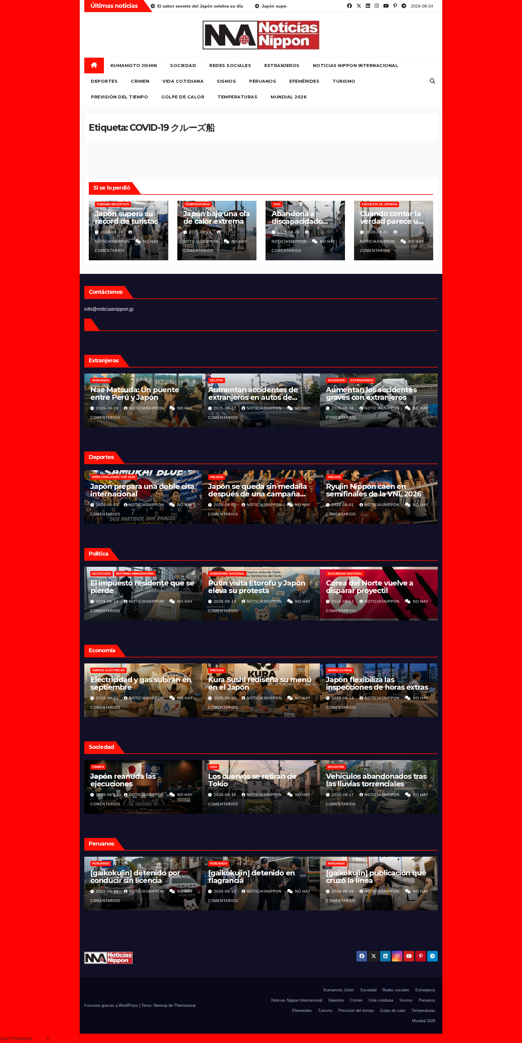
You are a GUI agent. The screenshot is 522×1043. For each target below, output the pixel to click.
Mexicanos (101, 380)
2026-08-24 (112, 232)
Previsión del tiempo (119, 97)
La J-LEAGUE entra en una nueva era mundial (254, 490)
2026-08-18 (225, 408)
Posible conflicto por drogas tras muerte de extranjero (258, 393)
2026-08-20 (108, 408)
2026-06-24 (343, 891)
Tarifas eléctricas (344, 670)
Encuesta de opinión (379, 204)
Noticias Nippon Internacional (355, 65)
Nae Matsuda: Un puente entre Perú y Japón (370, 393)
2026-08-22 (343, 795)
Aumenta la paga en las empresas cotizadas (132, 683)
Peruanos (262, 81)
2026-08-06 (225, 505)
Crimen (140, 81)
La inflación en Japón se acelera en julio (250, 683)
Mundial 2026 (289, 97)
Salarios (100, 670)
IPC (212, 670)
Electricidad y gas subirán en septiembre (376, 683)
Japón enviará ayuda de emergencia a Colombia (132, 587)
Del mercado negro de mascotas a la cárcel (130, 393)
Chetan (40, 1038)
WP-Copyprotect (64, 1038)
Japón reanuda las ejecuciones (358, 780)
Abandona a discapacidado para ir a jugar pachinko (138, 780)
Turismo (344, 81)
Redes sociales (230, 65)
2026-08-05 (343, 505)
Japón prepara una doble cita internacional (378, 490)
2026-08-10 (225, 891)
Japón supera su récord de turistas (126, 217)
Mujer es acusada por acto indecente (254, 876)
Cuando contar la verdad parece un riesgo (391, 221)
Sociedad (183, 65)
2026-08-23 (108, 698)
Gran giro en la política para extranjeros (256, 587)
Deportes (104, 81)
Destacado (219, 573)
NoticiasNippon (147, 408)
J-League (217, 477)
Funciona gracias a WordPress (111, 1005)
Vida (277, 204)
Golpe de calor (182, 97)
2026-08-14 (225, 601)
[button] (432, 81)
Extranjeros (282, 65)
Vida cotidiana (183, 81)
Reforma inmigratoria (253, 573)
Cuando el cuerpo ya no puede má (132, 490)
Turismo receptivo (113, 204)
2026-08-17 (108, 601)
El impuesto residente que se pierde (378, 587)
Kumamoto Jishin (134, 65)
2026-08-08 (108, 505)
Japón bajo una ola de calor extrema (216, 217)
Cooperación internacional (138, 573)
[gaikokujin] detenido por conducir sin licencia (371, 876)
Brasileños (220, 380)
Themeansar (185, 1005)
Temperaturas (237, 97)
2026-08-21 (225, 698)
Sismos (226, 81)
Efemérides (304, 81)
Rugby (130, 477)
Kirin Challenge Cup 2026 (349, 477)
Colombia (100, 573)
